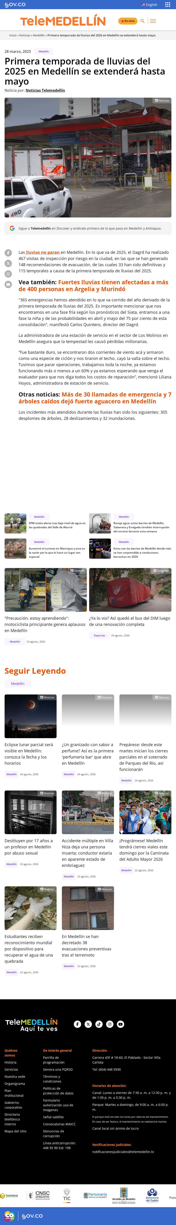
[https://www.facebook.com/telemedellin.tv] (77, 1024)
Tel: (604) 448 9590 (106, 1069)
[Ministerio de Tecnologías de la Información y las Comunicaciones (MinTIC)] (42, 1195)
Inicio (12, 35)
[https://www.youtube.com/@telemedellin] (120, 1024)
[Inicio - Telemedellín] (62, 20)
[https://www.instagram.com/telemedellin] (109, 1024)
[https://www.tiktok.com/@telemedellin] (99, 1024)
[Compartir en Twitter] (8, 263)
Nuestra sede (15, 1076)
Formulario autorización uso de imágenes (58, 1105)
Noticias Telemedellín (45, 90)
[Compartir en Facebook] (8, 253)
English (151, 4)
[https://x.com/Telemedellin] (88, 1024)
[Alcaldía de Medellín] (99, 1196)
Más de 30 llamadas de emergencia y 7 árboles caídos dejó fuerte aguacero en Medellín (95, 397)
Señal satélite (53, 1117)
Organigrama (15, 1083)
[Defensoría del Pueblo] (128, 1195)
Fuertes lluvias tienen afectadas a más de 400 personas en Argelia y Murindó (93, 285)
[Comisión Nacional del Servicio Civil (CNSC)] (14, 1195)
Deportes (161, 570)
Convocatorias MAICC (59, 1124)
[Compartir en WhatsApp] (8, 274)
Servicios (11, 1069)
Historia (10, 1062)
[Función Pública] (156, 1195)
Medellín (39, 35)
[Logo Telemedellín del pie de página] (31, 1024)
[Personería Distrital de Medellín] (71, 1196)
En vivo (129, 21)
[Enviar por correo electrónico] (8, 284)
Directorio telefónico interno (12, 1119)
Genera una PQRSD (58, 1069)
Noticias (24, 35)
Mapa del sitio (15, 1131)
